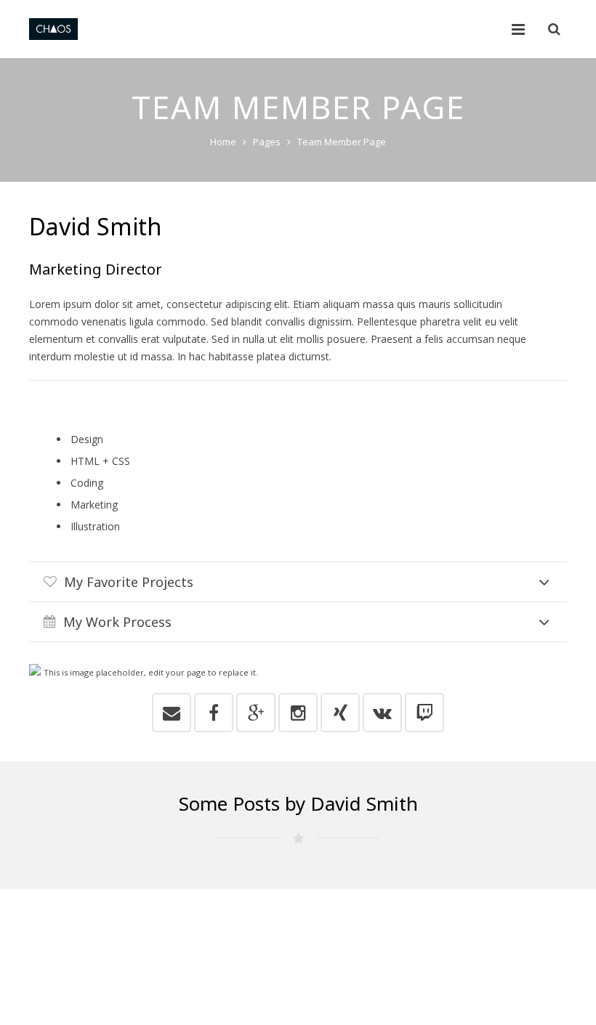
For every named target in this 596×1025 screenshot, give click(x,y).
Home (223, 141)
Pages (267, 141)
